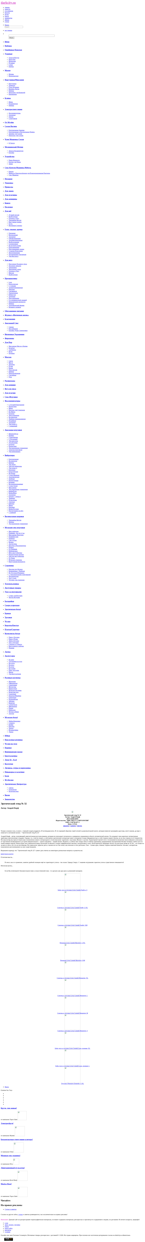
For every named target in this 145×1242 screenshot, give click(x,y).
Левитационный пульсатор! (13, 1168)
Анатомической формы (16, 305)
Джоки (11, 732)
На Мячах (12, 412)
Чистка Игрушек (14, 597)
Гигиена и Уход (14, 218)
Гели (10, 377)
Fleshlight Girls (13, 537)
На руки (11, 667)
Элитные (12, 502)
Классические (13, 284)
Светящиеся (13, 291)
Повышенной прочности (17, 302)
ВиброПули (13, 491)
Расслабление (13, 329)
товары (7, 7)
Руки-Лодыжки (14, 87)
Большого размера (15, 307)
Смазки (11, 327)
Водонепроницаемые (16, 484)
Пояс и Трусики (14, 637)
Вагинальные (13, 235)
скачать (73, 826)
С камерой (12, 512)
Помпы (11, 547)
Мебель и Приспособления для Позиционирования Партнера (29, 173)
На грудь (12, 663)
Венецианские (13, 76)
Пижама (11, 648)
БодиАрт (12, 348)
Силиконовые (13, 244)
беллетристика (14, 791)
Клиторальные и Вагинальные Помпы (22, 132)
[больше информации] (72, 812)
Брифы (11, 725)
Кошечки (12, 703)
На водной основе (15, 245)
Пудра (11, 366)
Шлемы (11, 74)
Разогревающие (14, 247)
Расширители (13, 104)
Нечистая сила (13, 692)
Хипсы (11, 728)
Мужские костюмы (15, 690)
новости (7, 9)
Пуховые (12, 63)
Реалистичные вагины (16, 554)
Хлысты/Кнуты (14, 58)
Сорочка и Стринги (15, 644)
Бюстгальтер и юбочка (16, 646)
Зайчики (11, 701)
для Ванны (12, 350)
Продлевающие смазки (16, 249)
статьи (7, 21)
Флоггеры (12, 59)
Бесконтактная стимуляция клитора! (17, 1139)
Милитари (12, 681)
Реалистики (13, 406)
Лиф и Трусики (14, 641)
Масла (11, 363)
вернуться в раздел (7, 854)
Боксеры (11, 726)
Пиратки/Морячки (15, 696)
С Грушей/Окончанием (16, 405)
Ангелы (11, 713)
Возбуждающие (14, 242)
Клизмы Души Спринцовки (18, 330)
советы (11, 788)
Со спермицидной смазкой (18, 300)
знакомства (8, 18)
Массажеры (12, 487)
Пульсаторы (13, 500)
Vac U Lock (12, 578)
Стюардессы (13, 704)
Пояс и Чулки (13, 639)
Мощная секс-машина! (10, 1156)
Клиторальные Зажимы (16, 130)
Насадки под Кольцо (16, 569)
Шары (11, 102)
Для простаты (13, 441)
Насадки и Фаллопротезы (17, 545)
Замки (11, 164)
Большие (12, 482)
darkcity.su (8, 2)
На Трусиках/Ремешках (16, 573)
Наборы (11, 91)
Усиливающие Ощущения (17, 254)
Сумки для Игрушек (15, 595)
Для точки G (13, 424)
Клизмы (11, 152)
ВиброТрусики (14, 509)
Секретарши (13, 685)
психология (12, 789)
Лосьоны (12, 364)
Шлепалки (12, 61)
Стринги (12, 723)
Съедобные (12, 375)
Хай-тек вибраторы (15, 466)
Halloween (12, 710)
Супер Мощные (14, 475)
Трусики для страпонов (16, 580)
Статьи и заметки (10, 1209)
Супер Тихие (13, 486)
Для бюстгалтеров (15, 674)
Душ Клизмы (13, 443)
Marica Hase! (6, 1184)
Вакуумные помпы (15, 222)
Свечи (11, 361)
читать (79, 826)
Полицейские (13, 699)
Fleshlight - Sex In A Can (16, 533)
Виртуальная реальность (17, 561)
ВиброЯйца (13, 493)
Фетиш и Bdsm (14, 712)
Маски (11, 672)
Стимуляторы (13, 437)
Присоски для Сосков (16, 135)
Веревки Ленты (14, 89)
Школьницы (13, 706)
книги (7, 16)
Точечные (12, 296)
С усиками (12, 286)
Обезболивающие (15, 238)
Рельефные (12, 421)
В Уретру (12, 143)
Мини (11, 408)
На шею (11, 660)
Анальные (12, 115)
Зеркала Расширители (16, 151)
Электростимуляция (15, 450)
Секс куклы (13, 540)
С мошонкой (13, 426)
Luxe (10, 282)
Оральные (12, 233)
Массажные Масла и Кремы (18, 346)
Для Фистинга (13, 256)
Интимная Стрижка (15, 225)
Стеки (11, 65)
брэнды (7, 13)
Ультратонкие (13, 293)
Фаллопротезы (14, 576)
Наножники (13, 94)
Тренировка (13, 267)
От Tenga (12, 558)
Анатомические (14, 477)
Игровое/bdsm (13, 730)
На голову (12, 668)
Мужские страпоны (15, 560)
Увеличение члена (15, 269)
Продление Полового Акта (18, 264)
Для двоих (12, 464)
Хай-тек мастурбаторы (16, 556)
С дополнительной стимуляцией (20, 574)
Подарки (12, 353)
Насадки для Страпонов (17, 410)
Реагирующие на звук (16, 511)
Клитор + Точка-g (15, 496)
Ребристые (12, 295)
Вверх (7, 1087)
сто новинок (9, 11)
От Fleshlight (13, 549)
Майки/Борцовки (14, 721)
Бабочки (11, 503)
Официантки (13, 683)
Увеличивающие (14, 253)
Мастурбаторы (14, 531)
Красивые (12, 470)
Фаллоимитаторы (15, 113)
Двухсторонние (14, 415)
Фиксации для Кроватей (17, 92)
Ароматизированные (16, 287)
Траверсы (12, 85)
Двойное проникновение (17, 419)
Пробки (11, 435)
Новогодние (13, 688)
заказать (66, 826)
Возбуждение (13, 217)
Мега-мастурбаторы (15, 553)
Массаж (11, 273)
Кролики (12, 507)
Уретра (11, 117)
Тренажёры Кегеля (15, 220)
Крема (11, 368)
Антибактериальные (15, 240)
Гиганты (11, 413)
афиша (7, 20)
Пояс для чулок (14, 670)
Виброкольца (13, 551)
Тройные (12, 479)
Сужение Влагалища (16, 251)
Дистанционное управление (18, 448)
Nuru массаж (13, 370)
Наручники (12, 83)
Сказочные (12, 694)
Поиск (7, 25)
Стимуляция (13, 118)
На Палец (12, 473)
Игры (10, 351)
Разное (11, 708)
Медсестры (12, 687)
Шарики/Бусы (13, 434)
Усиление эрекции (15, 266)
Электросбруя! (7, 1123)
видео (7, 14)
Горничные (12, 697)
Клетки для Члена (15, 162)
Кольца (11, 542)
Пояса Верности (14, 160)
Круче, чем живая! (9, 1108)
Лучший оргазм (14, 215)
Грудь (10, 224)
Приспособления (14, 373)
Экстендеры (13, 544)
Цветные (12, 289)
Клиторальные (14, 459)
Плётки (11, 66)
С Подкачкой (13, 439)
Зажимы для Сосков (15, 134)
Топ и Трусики (14, 642)
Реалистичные (13, 480)
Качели (11, 171)
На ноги (11, 665)
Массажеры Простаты (16, 535)
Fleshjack (12, 538)
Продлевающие (14, 298)
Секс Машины (13, 175)
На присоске (13, 417)
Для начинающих (14, 451)
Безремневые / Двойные (17, 571)
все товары (8, 30)
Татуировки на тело (15, 661)
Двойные (12, 498)
